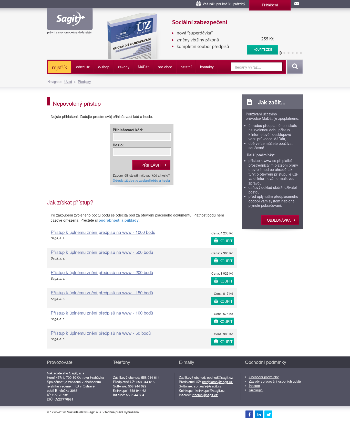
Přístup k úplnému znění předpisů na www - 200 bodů (102, 272)
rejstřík (59, 67)
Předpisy (84, 81)
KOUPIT (226, 240)
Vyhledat (294, 66)
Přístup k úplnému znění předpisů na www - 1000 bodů (103, 232)
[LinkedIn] (259, 414)
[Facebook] (249, 414)
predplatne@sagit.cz (217, 381)
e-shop (103, 66)
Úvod (68, 81)
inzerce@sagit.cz (205, 394)
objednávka (279, 220)
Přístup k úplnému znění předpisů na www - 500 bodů (102, 252)
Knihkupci (256, 389)
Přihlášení (270, 4)
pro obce (165, 66)
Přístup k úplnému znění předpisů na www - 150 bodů (102, 292)
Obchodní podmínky (264, 376)
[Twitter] (268, 414)
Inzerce (254, 385)
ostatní (186, 66)
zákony (123, 66)
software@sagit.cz (208, 386)
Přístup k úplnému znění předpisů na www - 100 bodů (102, 312)
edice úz (83, 66)
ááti (143, 66)
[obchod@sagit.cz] (297, 4)
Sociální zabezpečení (162, 15)
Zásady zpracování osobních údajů (275, 381)
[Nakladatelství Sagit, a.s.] (70, 29)
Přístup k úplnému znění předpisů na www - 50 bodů (101, 333)
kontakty (207, 66)
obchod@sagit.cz (220, 377)
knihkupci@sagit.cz (210, 390)
